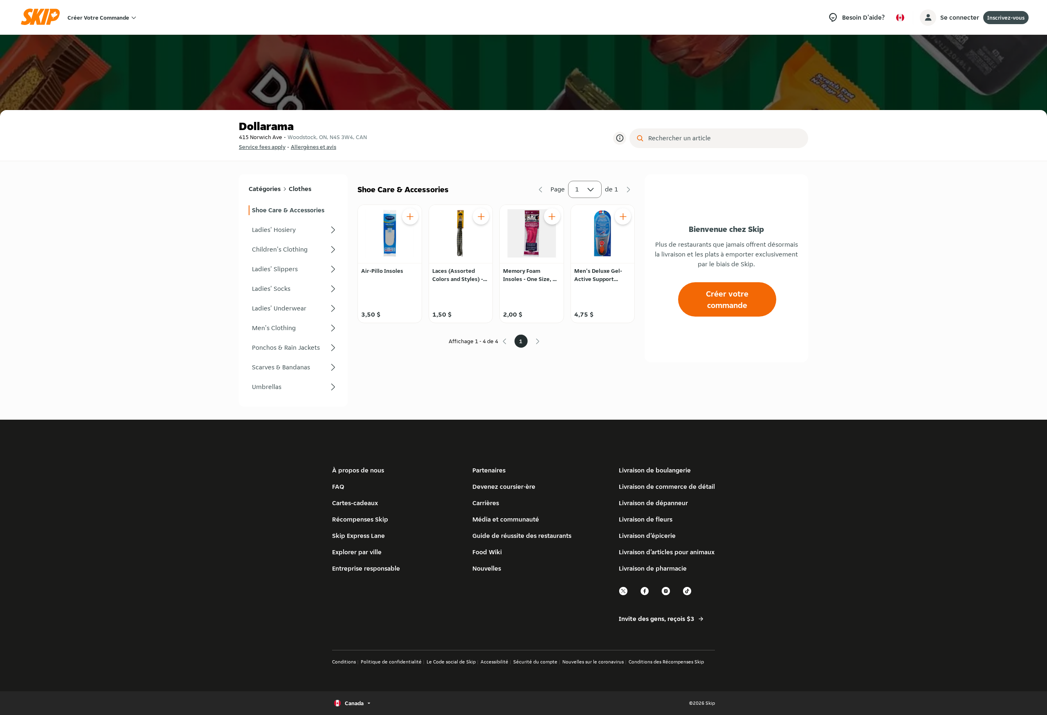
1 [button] (577, 189)
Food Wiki (487, 552)
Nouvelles (486, 568)
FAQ (338, 486)
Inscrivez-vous (1006, 17)
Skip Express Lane (358, 535)
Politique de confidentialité (391, 662)
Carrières (485, 503)
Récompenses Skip (360, 519)
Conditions (344, 662)
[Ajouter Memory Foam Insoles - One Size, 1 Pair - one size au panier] (552, 216)
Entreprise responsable (366, 568)
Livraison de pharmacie (653, 568)
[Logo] (42, 17)
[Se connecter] (928, 17)
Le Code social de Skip (451, 662)
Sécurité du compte (535, 662)
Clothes (300, 188)
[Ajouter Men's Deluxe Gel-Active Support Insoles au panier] (623, 216)
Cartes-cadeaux (355, 503)
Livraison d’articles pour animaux (666, 552)
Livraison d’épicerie (647, 535)
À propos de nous (358, 470)
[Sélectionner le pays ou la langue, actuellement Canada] (900, 18)
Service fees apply (262, 147)
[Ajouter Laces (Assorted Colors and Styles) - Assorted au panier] (481, 216)
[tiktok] (687, 594)
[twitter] (624, 594)
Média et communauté (505, 519)
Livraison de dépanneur (653, 503)
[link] (293, 210)
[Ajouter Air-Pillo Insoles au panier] (410, 216)
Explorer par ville (357, 552)
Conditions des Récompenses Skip (666, 662)
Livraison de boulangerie (655, 470)
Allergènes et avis (313, 147)
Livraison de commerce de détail (667, 486)
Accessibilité (494, 662)
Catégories (265, 188)
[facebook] (645, 594)
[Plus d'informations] (619, 138)
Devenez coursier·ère (503, 486)
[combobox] (724, 138)
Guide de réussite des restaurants (521, 535)
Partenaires (489, 470)
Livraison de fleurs (645, 519)
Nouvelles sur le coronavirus (593, 662)
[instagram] (666, 594)
